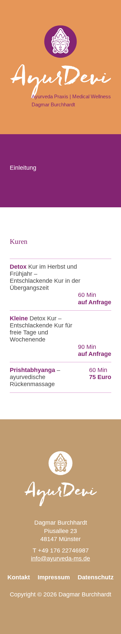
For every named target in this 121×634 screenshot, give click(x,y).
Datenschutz (96, 577)
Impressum (54, 577)
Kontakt (18, 577)
